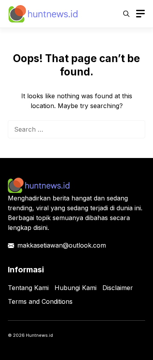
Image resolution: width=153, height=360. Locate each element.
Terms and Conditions (40, 301)
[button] (126, 14)
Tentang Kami (28, 288)
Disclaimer (117, 288)
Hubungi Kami (76, 288)
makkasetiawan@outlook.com (61, 245)
